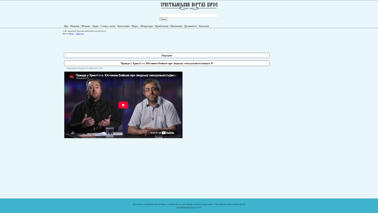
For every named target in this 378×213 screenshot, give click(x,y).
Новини (74, 26)
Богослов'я (123, 26)
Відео (135, 26)
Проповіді (176, 26)
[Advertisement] (118, 42)
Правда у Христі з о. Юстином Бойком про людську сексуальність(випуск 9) (167, 63)
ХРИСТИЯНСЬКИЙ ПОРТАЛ (186, 207)
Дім (66, 26)
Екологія (204, 26)
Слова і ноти (108, 26)
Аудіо (95, 26)
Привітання (161, 26)
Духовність (190, 26)
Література (146, 26)
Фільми (86, 26)
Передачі (80, 33)
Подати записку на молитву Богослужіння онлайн (189, 195)
